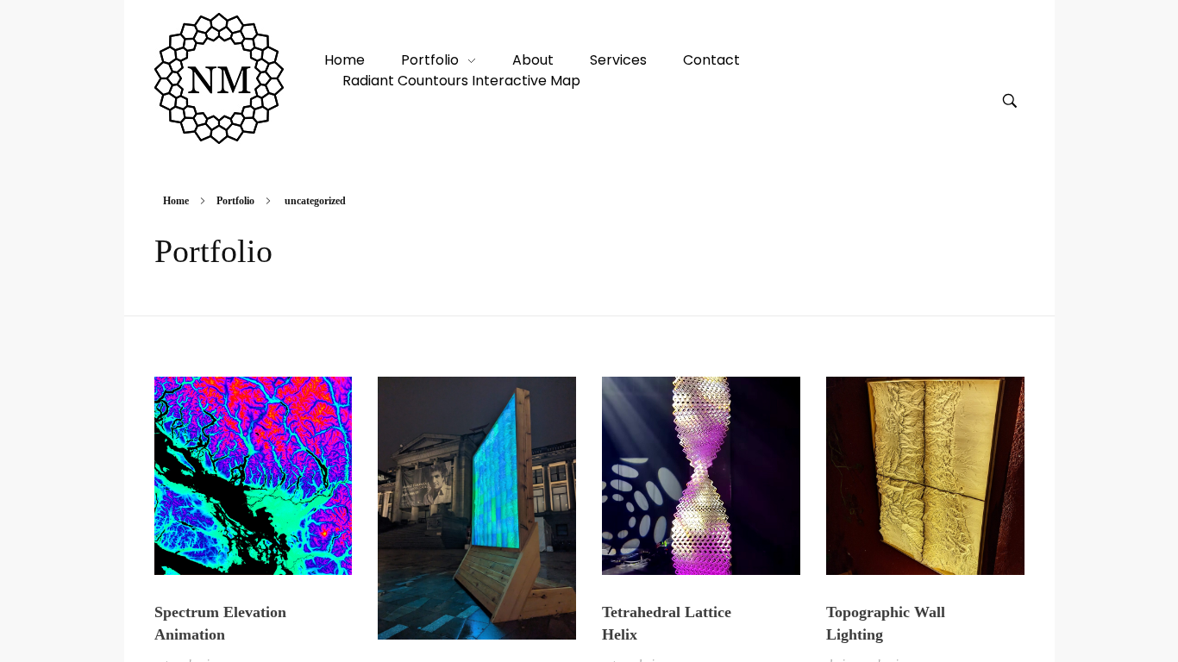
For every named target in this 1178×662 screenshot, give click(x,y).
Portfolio (235, 201)
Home (176, 201)
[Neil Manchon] (219, 78)
